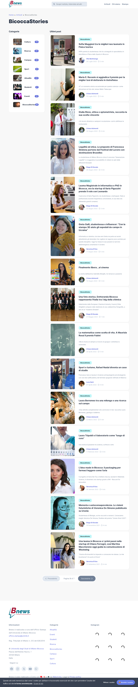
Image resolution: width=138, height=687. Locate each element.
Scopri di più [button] (38, 684)
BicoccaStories (56, 649)
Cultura (53, 663)
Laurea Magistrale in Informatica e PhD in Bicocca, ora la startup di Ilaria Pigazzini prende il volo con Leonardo (100, 188)
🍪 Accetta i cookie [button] (126, 682)
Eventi (52, 634)
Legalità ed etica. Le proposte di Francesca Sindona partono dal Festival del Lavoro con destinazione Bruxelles (102, 150)
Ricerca (53, 644)
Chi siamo (116, 4)
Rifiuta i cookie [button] (108, 682)
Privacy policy (75, 677)
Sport (52, 659)
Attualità (53, 630)
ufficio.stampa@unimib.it (19, 636)
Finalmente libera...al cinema (94, 267)
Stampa (125, 4)
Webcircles (57, 677)
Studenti (53, 639)
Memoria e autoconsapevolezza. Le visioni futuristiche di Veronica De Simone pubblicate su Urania (103, 508)
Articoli (107, 4)
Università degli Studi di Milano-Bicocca (27, 649)
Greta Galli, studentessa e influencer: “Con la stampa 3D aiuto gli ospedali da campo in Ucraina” (102, 227)
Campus (53, 654)
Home (11, 15)
